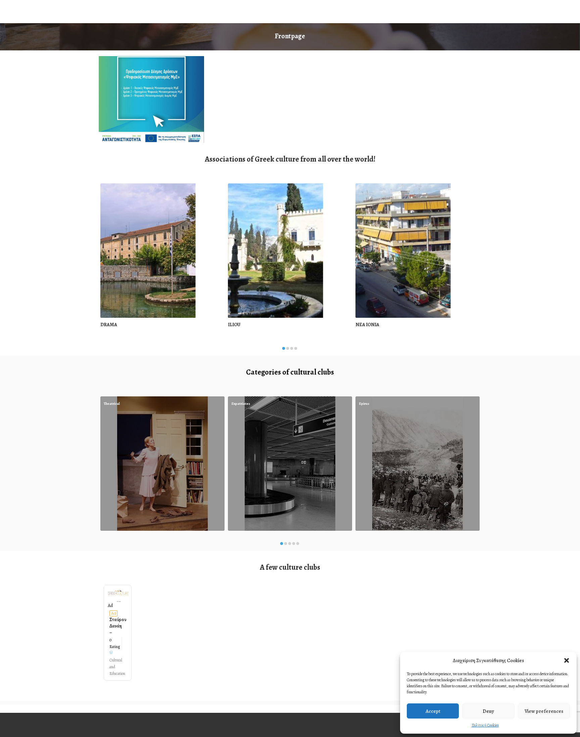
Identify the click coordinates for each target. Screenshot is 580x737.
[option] (162, 259)
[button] (566, 660)
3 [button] (291, 350)
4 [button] (295, 350)
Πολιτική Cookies (485, 725)
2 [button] (287, 350)
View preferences (544, 711)
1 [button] (283, 350)
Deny (488, 711)
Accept (433, 711)
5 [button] (297, 545)
